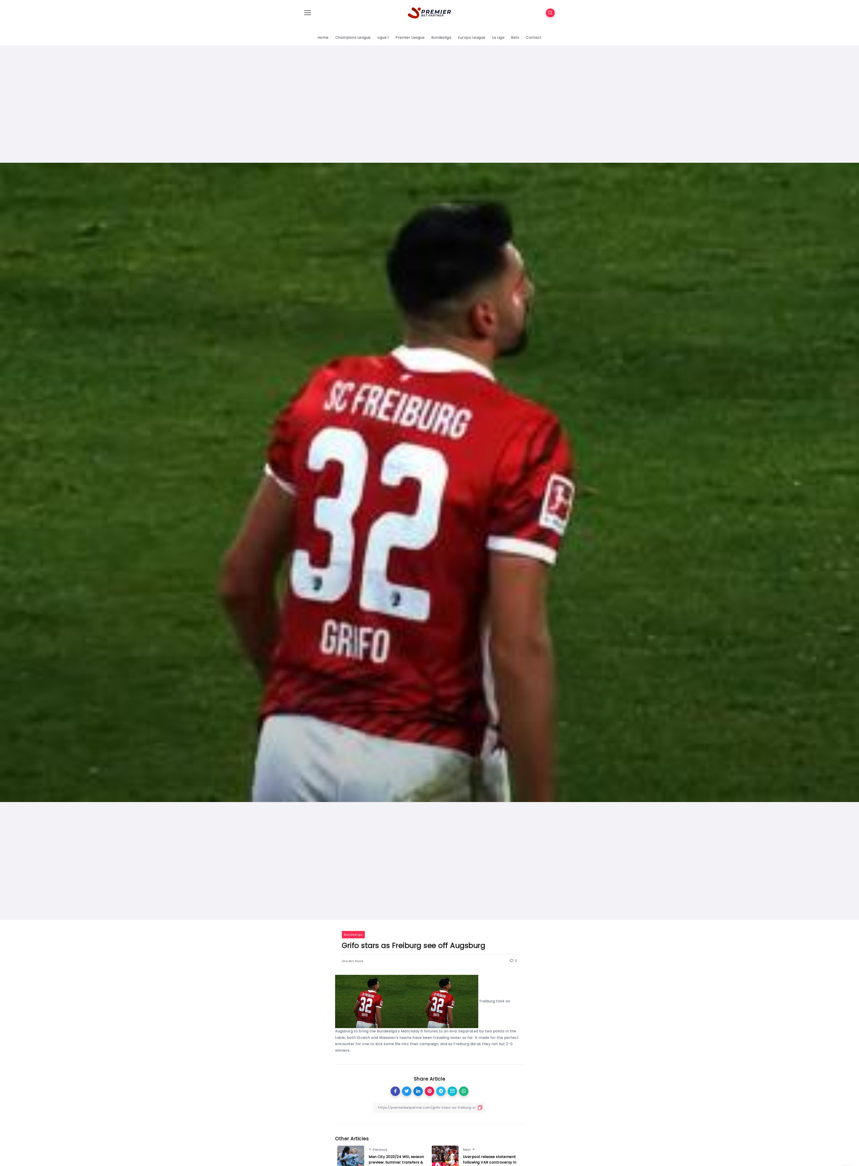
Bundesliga (353, 935)
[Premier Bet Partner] (429, 12)
